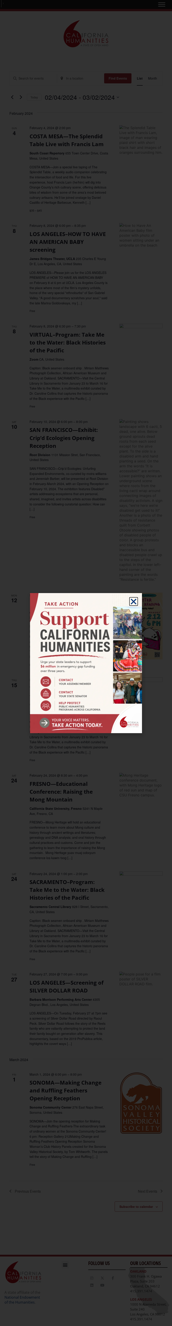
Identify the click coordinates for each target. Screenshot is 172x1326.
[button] (134, 601)
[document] (86, 663)
